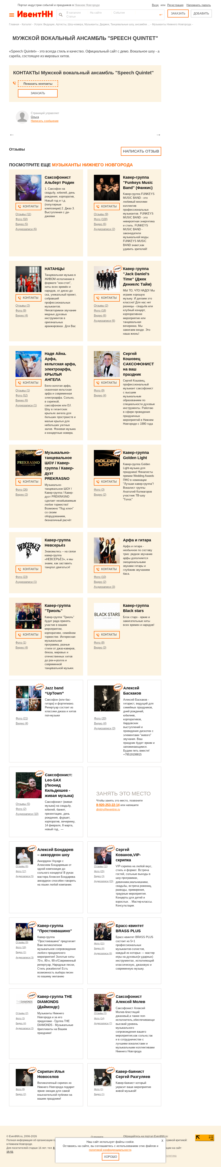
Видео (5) (22, 224)
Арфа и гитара (137, 540)
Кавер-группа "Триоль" (58, 608)
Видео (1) (21, 952)
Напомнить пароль (198, 5)
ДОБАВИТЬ (201, 13)
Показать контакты (38, 83)
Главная (14, 24)
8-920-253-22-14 (108, 805)
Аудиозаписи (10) (27, 814)
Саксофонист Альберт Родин (59, 180)
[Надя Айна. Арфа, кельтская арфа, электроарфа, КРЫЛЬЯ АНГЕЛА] (28, 364)
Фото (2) (21, 809)
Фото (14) (99, 1018)
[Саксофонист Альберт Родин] (28, 188)
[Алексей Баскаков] (107, 698)
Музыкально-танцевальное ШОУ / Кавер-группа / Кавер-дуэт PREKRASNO (59, 465)
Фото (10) (100, 577)
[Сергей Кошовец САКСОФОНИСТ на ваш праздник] (107, 364)
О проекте (97, 1136)
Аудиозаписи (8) (103, 953)
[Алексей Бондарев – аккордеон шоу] (24, 855)
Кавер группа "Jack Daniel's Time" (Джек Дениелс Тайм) (137, 276)
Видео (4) (22, 315)
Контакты (30, 206)
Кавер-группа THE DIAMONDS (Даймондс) (54, 1001)
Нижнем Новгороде (87, 5)
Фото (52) (22, 395)
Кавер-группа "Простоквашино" (54, 928)
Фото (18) (100, 310)
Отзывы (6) (22, 866)
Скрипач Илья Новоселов (51, 1074)
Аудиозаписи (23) (103, 881)
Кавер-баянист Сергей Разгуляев (133, 1074)
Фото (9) (21, 310)
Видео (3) (100, 647)
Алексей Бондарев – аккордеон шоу (55, 852)
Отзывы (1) (23, 390)
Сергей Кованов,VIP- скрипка (128, 854)
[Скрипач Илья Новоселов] (24, 1077)
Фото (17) (21, 871)
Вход (155, 5)
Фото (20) (100, 718)
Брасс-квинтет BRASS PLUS (130, 928)
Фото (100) (100, 219)
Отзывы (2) (23, 305)
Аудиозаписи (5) (25, 876)
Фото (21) (22, 718)
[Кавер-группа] (107, 188)
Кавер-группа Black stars (136, 608)
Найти (60, 15)
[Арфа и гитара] (107, 550)
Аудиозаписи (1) (26, 405)
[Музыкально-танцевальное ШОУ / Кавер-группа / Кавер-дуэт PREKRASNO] (28, 463)
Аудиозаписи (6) (26, 229)
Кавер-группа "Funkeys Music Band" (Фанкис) (138, 182)
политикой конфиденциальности (110, 1149)
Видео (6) (100, 224)
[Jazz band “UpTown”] (29, 698)
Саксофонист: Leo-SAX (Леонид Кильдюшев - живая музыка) (59, 785)
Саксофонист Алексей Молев (130, 999)
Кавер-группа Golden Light (136, 455)
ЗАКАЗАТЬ (178, 13)
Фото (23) (22, 577)
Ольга (35, 117)
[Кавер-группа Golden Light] (107, 463)
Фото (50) (22, 219)
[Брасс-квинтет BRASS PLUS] (102, 931)
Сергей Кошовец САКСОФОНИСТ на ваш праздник (138, 364)
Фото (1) (21, 642)
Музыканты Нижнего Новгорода (171, 24)
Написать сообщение (44, 120)
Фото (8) (99, 642)
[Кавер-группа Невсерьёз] (28, 550)
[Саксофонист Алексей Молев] (102, 1002)
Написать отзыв (141, 151)
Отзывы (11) (23, 214)
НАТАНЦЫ (55, 269)
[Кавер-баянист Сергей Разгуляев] (102, 1077)
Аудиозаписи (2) (104, 229)
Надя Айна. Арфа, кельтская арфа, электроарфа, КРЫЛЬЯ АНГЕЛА (60, 366)
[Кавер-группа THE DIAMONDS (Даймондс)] (24, 1002)
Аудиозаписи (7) (103, 1023)
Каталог (27, 24)
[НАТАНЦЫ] (28, 279)
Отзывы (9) (101, 214)
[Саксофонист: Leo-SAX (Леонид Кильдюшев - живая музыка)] (29, 785)
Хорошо (110, 1156)
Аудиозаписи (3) (104, 586)
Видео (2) (22, 494)
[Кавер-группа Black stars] (107, 616)
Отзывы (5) (23, 804)
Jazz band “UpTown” (54, 690)
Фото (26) (22, 489)
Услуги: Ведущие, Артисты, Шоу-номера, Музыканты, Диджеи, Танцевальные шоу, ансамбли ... (92, 24)
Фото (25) (99, 871)
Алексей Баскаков (132, 690)
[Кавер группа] (107, 279)
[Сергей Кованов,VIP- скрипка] (102, 855)
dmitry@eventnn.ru (108, 809)
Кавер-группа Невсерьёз (58, 542)
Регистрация (175, 5)
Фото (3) (99, 489)
